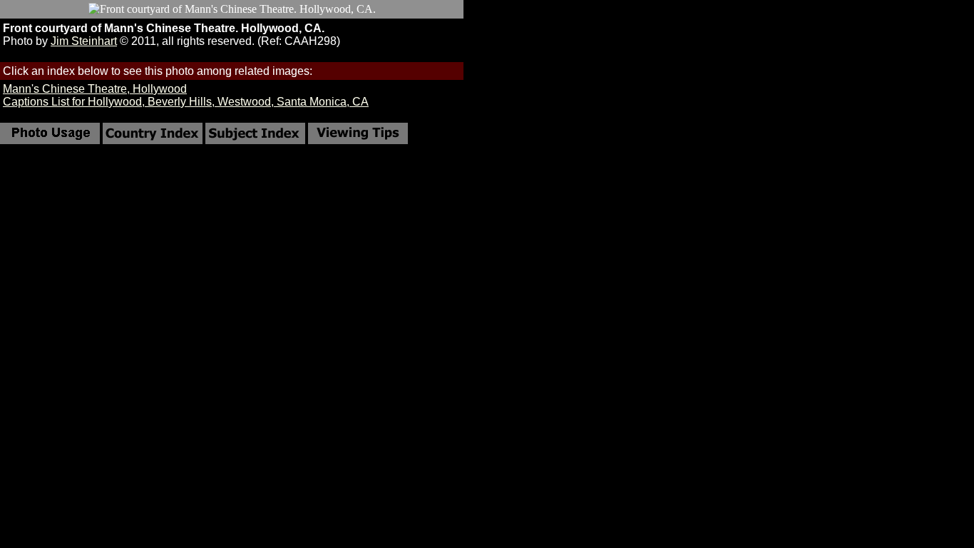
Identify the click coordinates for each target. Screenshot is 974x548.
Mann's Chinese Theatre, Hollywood (95, 89)
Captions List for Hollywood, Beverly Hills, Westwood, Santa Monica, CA (186, 102)
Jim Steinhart (84, 41)
